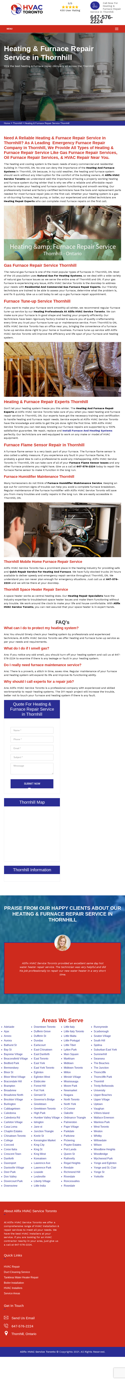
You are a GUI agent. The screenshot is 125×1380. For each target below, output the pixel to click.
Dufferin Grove (42, 1031)
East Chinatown (43, 1049)
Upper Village (102, 1099)
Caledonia (10, 1113)
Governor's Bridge (44, 1099)
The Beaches (101, 1063)
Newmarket (70, 1090)
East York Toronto (44, 1067)
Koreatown (40, 1158)
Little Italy (69, 1026)
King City (39, 1144)
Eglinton (38, 1072)
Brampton (9, 1085)
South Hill (99, 1040)
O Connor (69, 1108)
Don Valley (10, 1176)
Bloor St (8, 1072)
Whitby (98, 1135)
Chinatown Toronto (15, 1135)
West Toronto (101, 1126)
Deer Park (10, 1172)
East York (39, 1063)
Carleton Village (13, 1122)
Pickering (69, 1140)
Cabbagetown (12, 1108)
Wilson (98, 1144)
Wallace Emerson (104, 1117)
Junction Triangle (44, 1131)
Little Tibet (70, 1045)
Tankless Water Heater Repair (21, 1277)
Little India (40, 1185)
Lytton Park (70, 1049)
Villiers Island (101, 1113)
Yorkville (99, 1176)
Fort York (39, 1090)
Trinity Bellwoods (104, 1085)
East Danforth (42, 1054)
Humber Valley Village (47, 1117)
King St (38, 1149)
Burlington (10, 1104)
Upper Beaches (103, 1095)
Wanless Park (102, 1122)
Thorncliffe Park (103, 1076)
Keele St (39, 1135)
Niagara (68, 1095)
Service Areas (12, 1293)
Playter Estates (72, 1144)
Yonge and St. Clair (105, 1167)
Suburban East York (105, 1049)
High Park (39, 1113)
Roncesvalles (72, 1181)
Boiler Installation (14, 1282)
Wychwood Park (103, 1158)
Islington (39, 1122)
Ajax (6, 1031)
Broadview (10, 1090)
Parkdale (69, 1131)
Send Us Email (23, 1318)
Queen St (69, 1154)
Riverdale (69, 1176)
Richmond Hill (72, 1172)
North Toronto (71, 1099)
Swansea (99, 1058)
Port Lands (70, 1149)
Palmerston (70, 1122)
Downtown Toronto (45, 1026)
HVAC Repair (12, 1266)
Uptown (98, 1104)
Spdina (98, 1045)
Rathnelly (69, 1158)
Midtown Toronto (73, 1067)
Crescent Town (12, 1154)
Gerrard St (40, 1095)
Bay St (8, 1049)
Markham (69, 1058)
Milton (67, 1072)
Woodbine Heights (104, 1149)
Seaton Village (102, 1036)
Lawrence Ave (42, 1163)
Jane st (38, 1126)
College (8, 1140)
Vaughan (99, 1108)
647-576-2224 (101, 18)
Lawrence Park (42, 1167)
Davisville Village (14, 1167)
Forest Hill (40, 1085)
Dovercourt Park (13, 1181)
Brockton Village (13, 1099)
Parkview (69, 1135)
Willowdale (100, 1140)
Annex (7, 1036)
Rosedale (69, 1185)
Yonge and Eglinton (105, 1163)
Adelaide (9, 1026)
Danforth (9, 1158)
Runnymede (101, 1026)
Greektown (40, 1104)
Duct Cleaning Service (17, 1272)
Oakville (68, 1113)
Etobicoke (39, 1081)
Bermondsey (11, 1067)
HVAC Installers (13, 1288)
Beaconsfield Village (16, 1058)
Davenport (10, 1163)
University (99, 1090)
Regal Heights (72, 1163)
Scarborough (101, 1031)
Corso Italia (10, 1149)
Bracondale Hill (13, 1081)
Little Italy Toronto (74, 1031)
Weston (98, 1131)
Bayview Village (13, 1054)
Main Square (71, 1054)
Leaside (38, 1172)
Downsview (10, 1185)
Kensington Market (45, 1140)
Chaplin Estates (13, 1131)
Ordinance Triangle (75, 1117)
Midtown (69, 1063)
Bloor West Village (14, 1076)
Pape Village (71, 1126)
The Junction (101, 1067)
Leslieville (40, 1176)
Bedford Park (11, 1063)
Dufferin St (40, 1036)
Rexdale (69, 1167)
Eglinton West (42, 1076)
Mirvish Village (72, 1076)
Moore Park (70, 1085)
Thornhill (17, 123)
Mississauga (71, 1081)
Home (7, 123)
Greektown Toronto (45, 1108)
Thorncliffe (100, 1072)
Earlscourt (40, 1045)
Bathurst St (10, 1045)
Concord (9, 1144)
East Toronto (41, 1058)
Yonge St (99, 1172)
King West (40, 1154)
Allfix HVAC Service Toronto (38, 1351)
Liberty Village (42, 1181)
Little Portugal (72, 1040)
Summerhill (100, 1054)
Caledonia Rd (12, 1117)
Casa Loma (10, 1126)
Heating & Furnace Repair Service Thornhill (47, 123)
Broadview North (13, 1095)
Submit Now (32, 783)
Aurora (8, 1040)
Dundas (38, 1040)
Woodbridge (101, 1154)
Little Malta (70, 1036)
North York (70, 1104)
